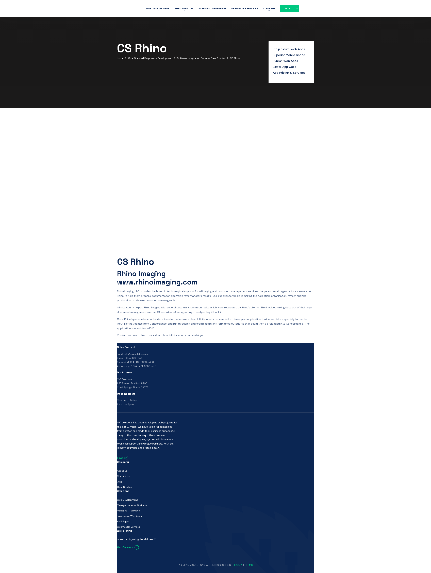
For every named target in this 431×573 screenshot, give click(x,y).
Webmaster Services (244, 8)
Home (120, 58)
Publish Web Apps (285, 61)
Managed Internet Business (132, 505)
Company (269, 8)
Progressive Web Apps (289, 49)
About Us (122, 470)
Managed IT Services (128, 510)
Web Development (157, 8)
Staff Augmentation (212, 8)
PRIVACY (237, 564)
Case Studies (124, 487)
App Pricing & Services (289, 73)
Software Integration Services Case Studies (201, 58)
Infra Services (183, 8)
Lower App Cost (284, 67)
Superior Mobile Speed (289, 55)
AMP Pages (123, 521)
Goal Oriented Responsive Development (150, 58)
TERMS (249, 564)
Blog (119, 481)
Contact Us (290, 8)
